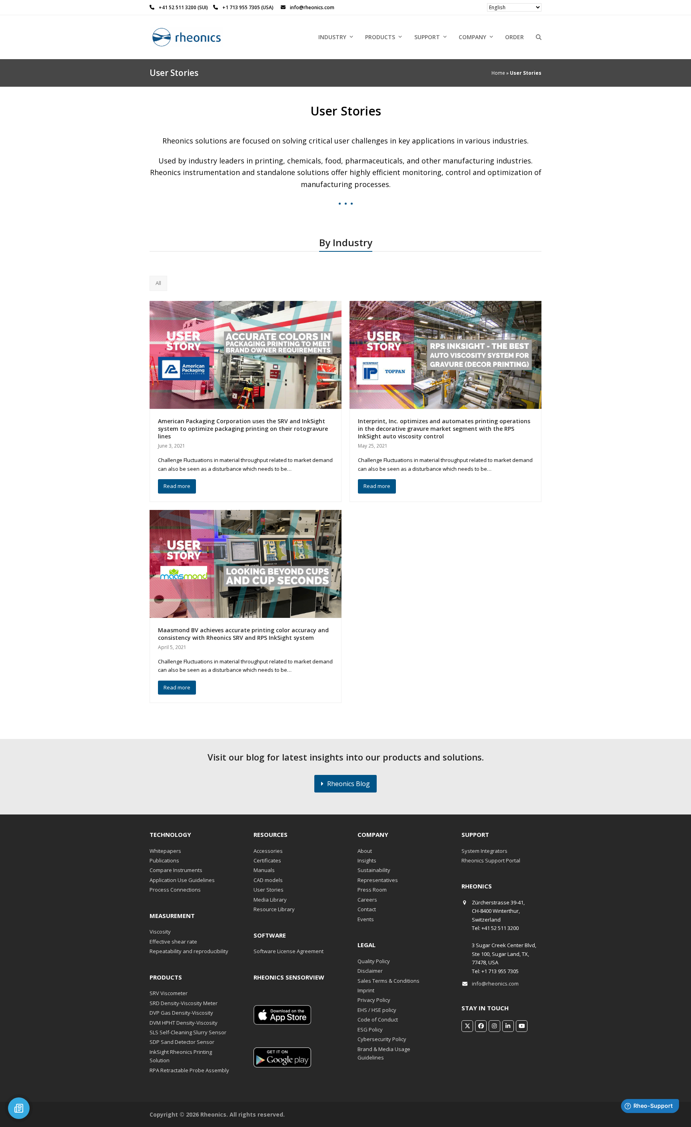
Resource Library (274, 909)
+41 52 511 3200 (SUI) (184, 7)
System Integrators (484, 850)
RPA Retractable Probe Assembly (189, 1070)
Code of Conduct (377, 1019)
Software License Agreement (289, 951)
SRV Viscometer (169, 993)
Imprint (365, 990)
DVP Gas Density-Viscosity (181, 1012)
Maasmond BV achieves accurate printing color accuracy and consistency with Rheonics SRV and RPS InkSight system (243, 633)
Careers (367, 899)
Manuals (264, 870)
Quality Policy (373, 961)
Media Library (270, 899)
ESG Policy (370, 1029)
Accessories (268, 850)
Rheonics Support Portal (490, 860)
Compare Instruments (176, 870)
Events (365, 919)
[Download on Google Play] (282, 1065)
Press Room (372, 889)
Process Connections (175, 889)
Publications (164, 860)
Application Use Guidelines (182, 880)
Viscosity (160, 931)
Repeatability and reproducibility (189, 951)
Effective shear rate (173, 941)
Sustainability (373, 870)
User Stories (269, 889)
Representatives (377, 880)
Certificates (267, 860)
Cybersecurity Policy (381, 1039)
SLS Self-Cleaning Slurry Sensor (188, 1032)
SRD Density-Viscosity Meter (184, 1003)
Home (498, 73)
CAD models (268, 880)
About (364, 850)
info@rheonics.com (495, 983)
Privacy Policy (373, 1000)
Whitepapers (165, 850)
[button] (538, 37)
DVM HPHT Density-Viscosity (184, 1022)
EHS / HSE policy (376, 1010)
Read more (177, 486)
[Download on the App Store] (282, 1022)
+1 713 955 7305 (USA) (248, 7)
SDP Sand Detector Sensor (182, 1041)
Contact (366, 909)
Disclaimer (370, 970)
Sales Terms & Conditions (388, 980)
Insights (366, 860)
